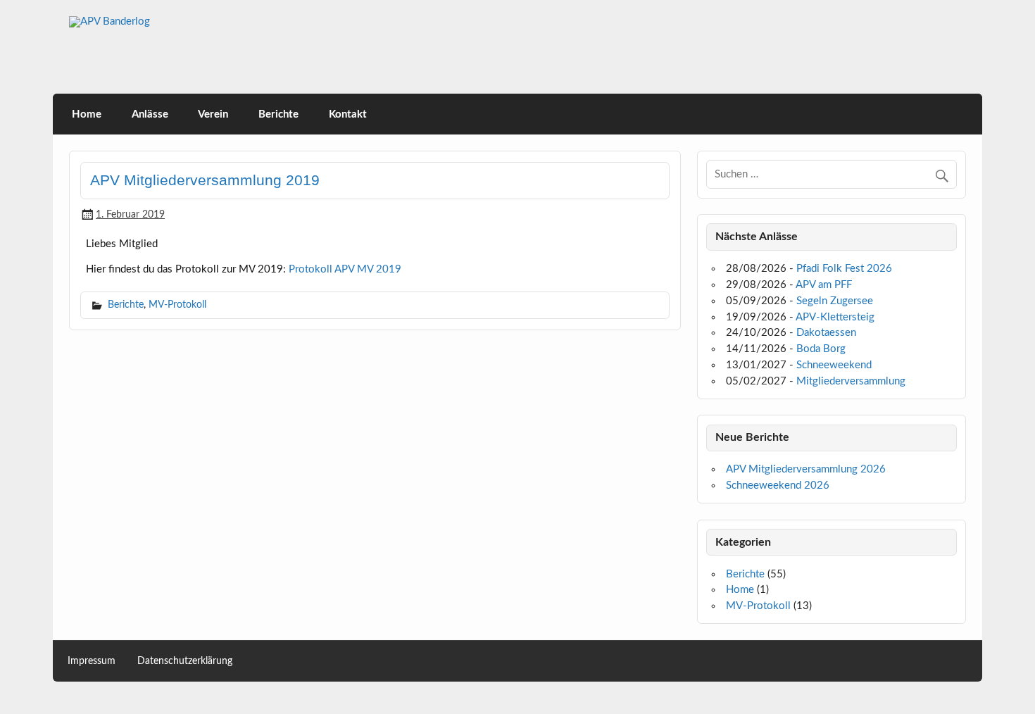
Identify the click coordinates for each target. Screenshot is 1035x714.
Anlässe (150, 114)
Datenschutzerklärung (184, 661)
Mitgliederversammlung (850, 381)
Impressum (91, 661)
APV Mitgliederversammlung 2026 (806, 469)
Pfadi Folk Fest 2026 (844, 268)
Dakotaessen (826, 332)
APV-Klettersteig (835, 317)
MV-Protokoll (177, 304)
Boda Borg (821, 349)
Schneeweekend (834, 365)
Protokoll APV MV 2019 (345, 269)
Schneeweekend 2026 (777, 485)
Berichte (278, 114)
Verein (213, 114)
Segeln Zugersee (834, 301)
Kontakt (348, 114)
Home (86, 114)
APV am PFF (824, 285)
